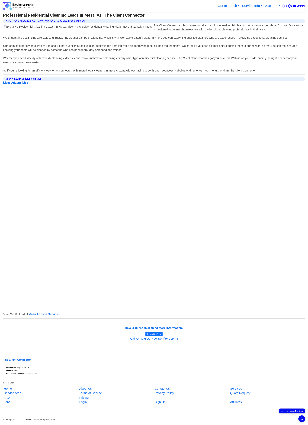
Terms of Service (90, 393)
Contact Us (162, 388)
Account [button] (271, 6)
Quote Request (240, 393)
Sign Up (160, 402)
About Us (85, 388)
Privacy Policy (164, 393)
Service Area (12, 393)
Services (236, 388)
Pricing (84, 397)
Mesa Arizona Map (15, 82)
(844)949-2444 (293, 6)
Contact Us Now (154, 334)
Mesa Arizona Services (44, 314)
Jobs (7, 402)
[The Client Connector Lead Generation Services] (18, 6)
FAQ (7, 397)
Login (83, 402)
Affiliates (236, 402)
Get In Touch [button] (227, 6)
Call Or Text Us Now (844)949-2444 (154, 338)
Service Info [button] (251, 6)
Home (8, 388)
